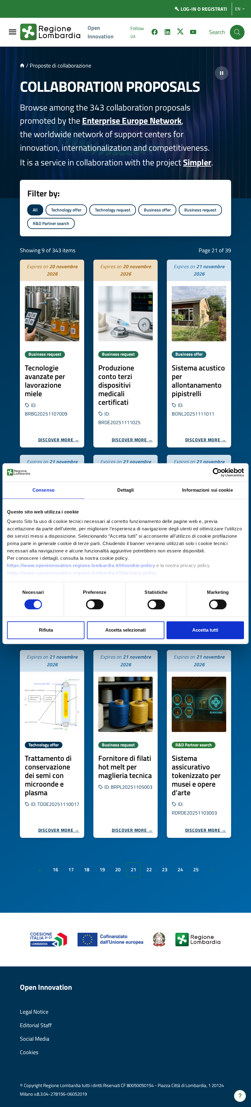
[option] (52, 353)
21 (133, 869)
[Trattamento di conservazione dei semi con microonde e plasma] (52, 704)
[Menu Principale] (12, 32)
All (35, 210)
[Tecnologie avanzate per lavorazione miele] (52, 313)
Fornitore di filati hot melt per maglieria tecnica (125, 767)
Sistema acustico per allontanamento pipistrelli (198, 380)
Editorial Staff (36, 1025)
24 (180, 869)
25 (196, 869)
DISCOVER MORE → (59, 439)
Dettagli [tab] (125, 490)
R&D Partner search (51, 223)
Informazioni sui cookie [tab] (207, 490)
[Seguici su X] (180, 33)
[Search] (237, 32)
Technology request (112, 210)
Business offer (157, 210)
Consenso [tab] (43, 490)
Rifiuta (46, 630)
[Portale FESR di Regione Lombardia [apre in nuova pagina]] (48, 939)
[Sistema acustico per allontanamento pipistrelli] (199, 313)
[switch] (94, 605)
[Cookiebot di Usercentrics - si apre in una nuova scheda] (217, 472)
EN (237, 9)
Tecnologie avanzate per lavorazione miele (45, 380)
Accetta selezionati (125, 630)
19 (102, 869)
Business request (200, 210)
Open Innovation (101, 32)
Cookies (29, 1052)
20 (118, 869)
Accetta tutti (205, 630)
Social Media (34, 1039)
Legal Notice (34, 1012)
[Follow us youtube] (193, 33)
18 (86, 869)
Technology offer (66, 210)
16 (55, 869)
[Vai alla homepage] (22, 65)
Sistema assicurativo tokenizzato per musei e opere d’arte (196, 775)
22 (149, 869)
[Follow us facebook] (154, 33)
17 (71, 869)
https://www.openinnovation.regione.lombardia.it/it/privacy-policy (82, 572)
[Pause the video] (221, 73)
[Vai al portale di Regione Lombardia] (54, 32)
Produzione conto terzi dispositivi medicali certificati (116, 385)
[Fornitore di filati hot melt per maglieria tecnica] (125, 704)
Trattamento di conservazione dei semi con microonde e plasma (48, 775)
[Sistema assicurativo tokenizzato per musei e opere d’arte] (199, 704)
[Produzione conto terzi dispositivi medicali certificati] (125, 313)
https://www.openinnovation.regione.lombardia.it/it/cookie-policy (81, 565)
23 (164, 869)
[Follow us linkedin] (167, 33)
